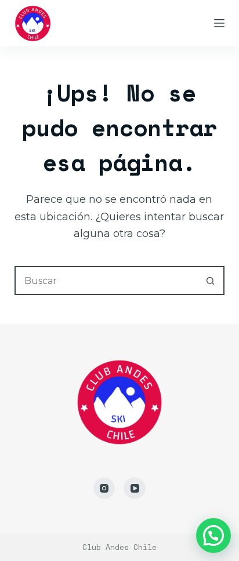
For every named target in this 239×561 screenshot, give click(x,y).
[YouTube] (135, 489)
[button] (213, 535)
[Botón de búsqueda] (210, 280)
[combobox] (106, 280)
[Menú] (219, 23)
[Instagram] (104, 489)
